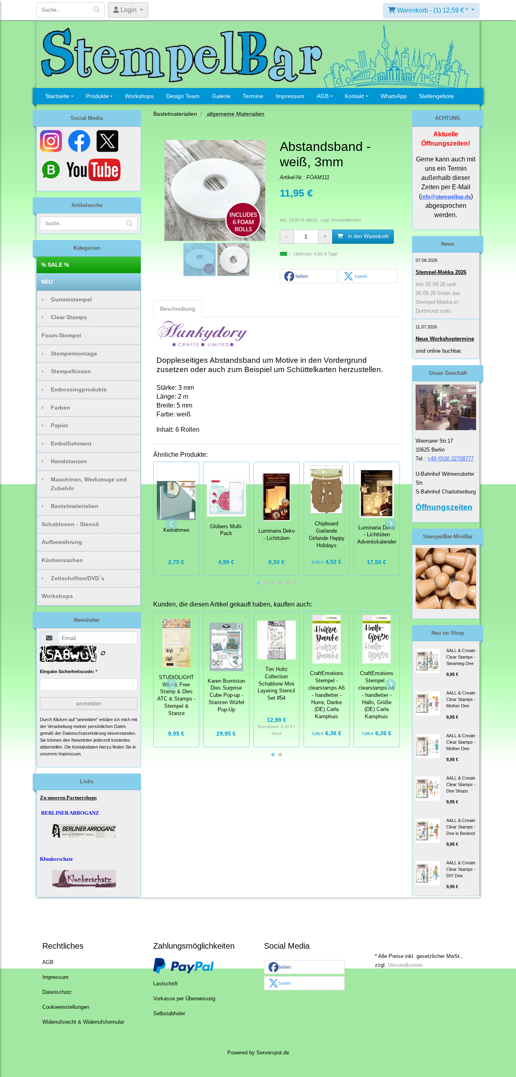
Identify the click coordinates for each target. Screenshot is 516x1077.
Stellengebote (436, 96)
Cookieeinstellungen (65, 1007)
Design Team (183, 96)
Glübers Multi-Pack (226, 530)
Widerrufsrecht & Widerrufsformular (83, 1022)
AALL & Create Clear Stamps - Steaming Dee (461, 657)
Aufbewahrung (62, 542)
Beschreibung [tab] (177, 308)
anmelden (89, 703)
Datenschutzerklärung (84, 733)
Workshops (139, 96)
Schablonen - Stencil (70, 524)
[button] (308, 277)
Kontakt (354, 96)
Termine (253, 96)
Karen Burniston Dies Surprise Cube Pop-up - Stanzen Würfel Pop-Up (226, 695)
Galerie (221, 96)
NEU (47, 281)
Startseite (57, 96)
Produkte (97, 96)
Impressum (290, 96)
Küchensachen (62, 560)
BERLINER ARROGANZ (70, 813)
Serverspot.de (272, 1053)
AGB (323, 96)
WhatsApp (394, 96)
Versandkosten (346, 219)
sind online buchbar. (439, 351)
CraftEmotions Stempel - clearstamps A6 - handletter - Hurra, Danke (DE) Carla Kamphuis (326, 695)
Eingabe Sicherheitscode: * (68, 671)
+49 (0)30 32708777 (450, 459)
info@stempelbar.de (446, 197)
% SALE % (55, 264)
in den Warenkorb (367, 236)
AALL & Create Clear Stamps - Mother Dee (461, 699)
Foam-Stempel (61, 335)
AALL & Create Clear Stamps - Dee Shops (461, 784)
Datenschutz (57, 992)
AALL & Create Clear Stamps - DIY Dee (461, 869)
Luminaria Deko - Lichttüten (276, 534)
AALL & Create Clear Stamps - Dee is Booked (461, 827)
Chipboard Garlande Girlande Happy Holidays (327, 534)
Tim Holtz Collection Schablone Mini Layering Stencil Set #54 (276, 684)
